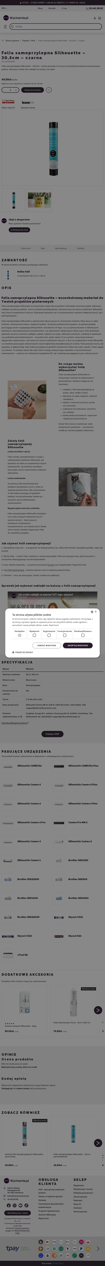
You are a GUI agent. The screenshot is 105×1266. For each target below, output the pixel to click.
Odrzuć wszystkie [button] (46, 645)
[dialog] (52, 633)
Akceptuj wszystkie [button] (78, 645)
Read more (54, 625)
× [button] (96, 612)
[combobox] (92, 612)
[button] (22, 652)
